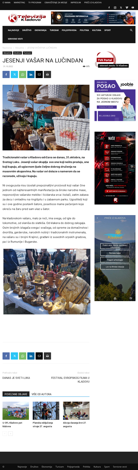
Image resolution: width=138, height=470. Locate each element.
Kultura (96, 30)
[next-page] (10, 433)
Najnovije (13, 30)
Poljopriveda (69, 30)
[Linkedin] (30, 74)
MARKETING (19, 2)
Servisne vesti (15, 38)
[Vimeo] (127, 7)
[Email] (39, 74)
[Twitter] (121, 7)
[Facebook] (109, 7)
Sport (107, 30)
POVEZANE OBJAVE (16, 394)
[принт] (47, 74)
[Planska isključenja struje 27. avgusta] (46, 411)
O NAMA (6, 2)
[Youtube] (132, 7)
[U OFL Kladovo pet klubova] (16, 411)
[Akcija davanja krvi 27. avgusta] (76, 411)
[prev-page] (5, 433)
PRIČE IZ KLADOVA (93, 2)
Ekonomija (41, 30)
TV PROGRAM (34, 2)
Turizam (54, 30)
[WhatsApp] (22, 74)
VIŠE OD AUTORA (41, 394)
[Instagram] (115, 7)
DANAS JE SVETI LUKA (16, 378)
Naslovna (7, 47)
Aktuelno (19, 47)
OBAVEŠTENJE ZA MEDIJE (56, 2)
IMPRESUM (76, 2)
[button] (131, 30)
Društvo (26, 30)
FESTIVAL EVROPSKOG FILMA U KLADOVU (70, 379)
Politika (84, 30)
